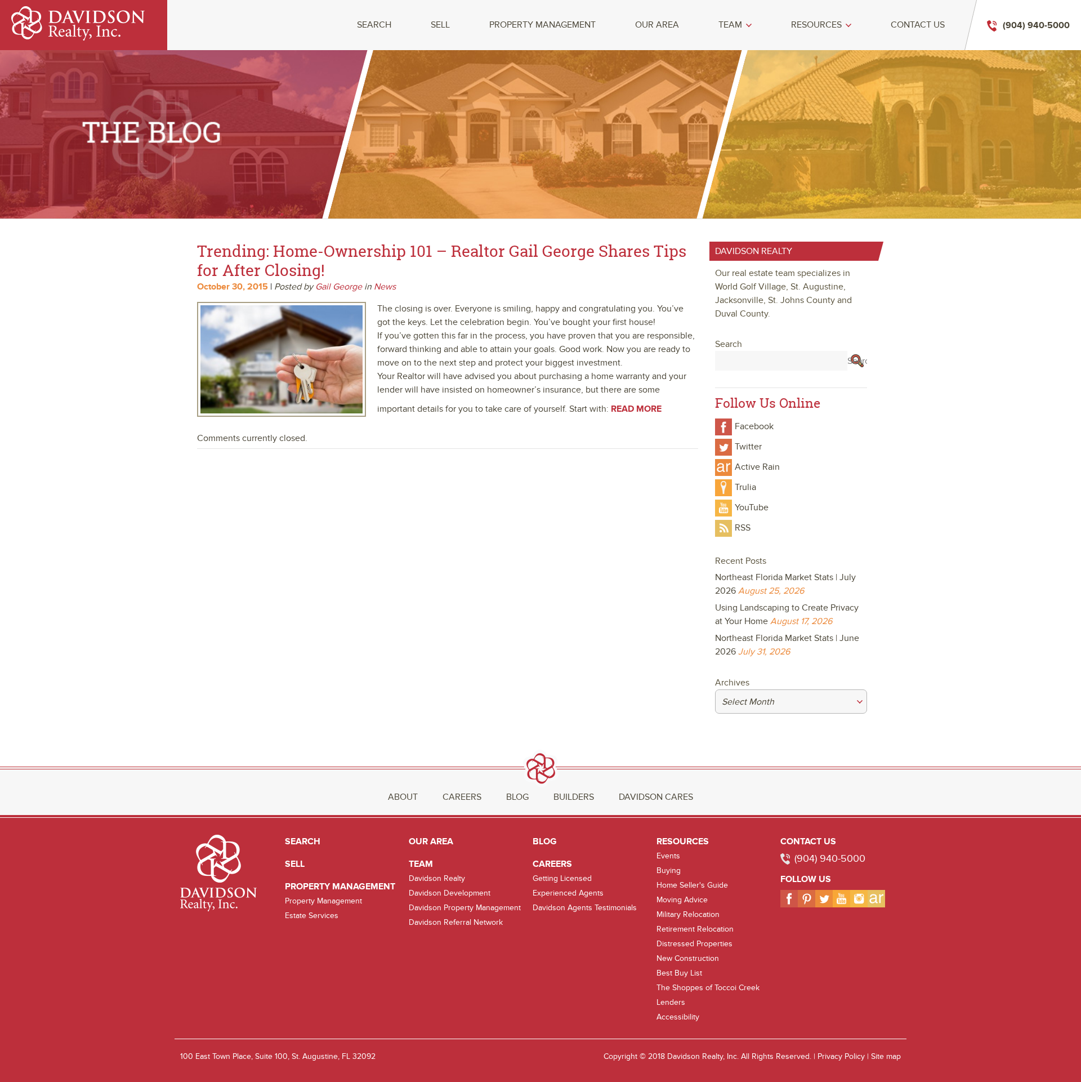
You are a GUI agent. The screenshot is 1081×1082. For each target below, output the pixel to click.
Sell (440, 25)
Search (374, 25)
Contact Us (918, 25)
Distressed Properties (694, 944)
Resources (816, 25)
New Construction (687, 958)
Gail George (338, 286)
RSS (743, 527)
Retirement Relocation (695, 929)
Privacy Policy (841, 1056)
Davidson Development (449, 893)
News (385, 286)
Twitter (748, 446)
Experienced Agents (568, 893)
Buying (668, 870)
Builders (573, 797)
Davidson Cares (656, 797)
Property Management (542, 25)
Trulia (745, 487)
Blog (517, 797)
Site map (886, 1056)
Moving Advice (682, 900)
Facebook (754, 426)
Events (668, 856)
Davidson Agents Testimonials (585, 907)
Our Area (657, 25)
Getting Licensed (562, 878)
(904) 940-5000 (829, 859)
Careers (462, 797)
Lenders (670, 1002)
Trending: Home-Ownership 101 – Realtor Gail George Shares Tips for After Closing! (441, 260)
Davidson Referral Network (456, 922)
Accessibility (677, 1017)
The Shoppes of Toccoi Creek (708, 987)
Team (730, 25)
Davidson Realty (437, 878)
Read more (636, 409)
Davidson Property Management (465, 907)
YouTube (752, 507)
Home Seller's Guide (692, 885)
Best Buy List (679, 973)
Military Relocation (688, 914)
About (403, 797)
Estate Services (311, 915)
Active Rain (757, 467)
